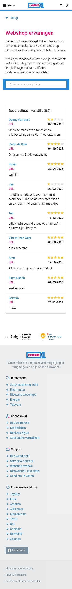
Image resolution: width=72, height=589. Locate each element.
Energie (15, 399)
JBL (11, 124)
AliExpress (16, 509)
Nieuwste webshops (23, 394)
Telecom (15, 404)
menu (11, 5)
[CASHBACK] (36, 5)
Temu (13, 519)
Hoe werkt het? (20, 456)
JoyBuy (15, 494)
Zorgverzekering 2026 (24, 384)
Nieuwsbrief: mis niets (24, 470)
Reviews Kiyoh (19, 432)
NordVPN (16, 533)
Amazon (15, 504)
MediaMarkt (18, 514)
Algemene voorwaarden (19, 568)
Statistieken (18, 427)
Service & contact (21, 461)
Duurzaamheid (19, 422)
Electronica (17, 389)
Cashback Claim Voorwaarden (23, 581)
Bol (12, 523)
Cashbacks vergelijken (24, 437)
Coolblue (15, 528)
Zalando (15, 538)
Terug (14, 18)
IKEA (13, 499)
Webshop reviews (21, 465)
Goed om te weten (22, 475)
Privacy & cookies (16, 574)
